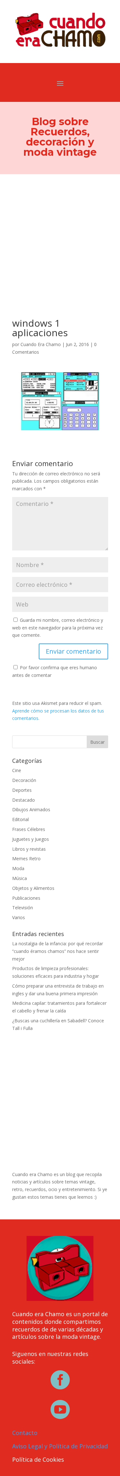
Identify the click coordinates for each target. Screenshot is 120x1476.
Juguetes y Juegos (30, 839)
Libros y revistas (29, 849)
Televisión (22, 908)
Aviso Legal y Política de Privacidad (60, 1446)
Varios (18, 917)
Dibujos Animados (31, 809)
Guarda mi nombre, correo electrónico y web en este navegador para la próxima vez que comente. (57, 627)
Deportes (22, 790)
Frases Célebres (28, 829)
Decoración (24, 780)
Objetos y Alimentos (33, 888)
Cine (16, 770)
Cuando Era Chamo (40, 344)
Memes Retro (26, 858)
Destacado (23, 800)
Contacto (24, 1433)
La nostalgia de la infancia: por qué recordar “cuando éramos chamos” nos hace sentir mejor (57, 951)
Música (19, 878)
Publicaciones (26, 898)
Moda (18, 868)
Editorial (20, 819)
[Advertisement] (60, 237)
